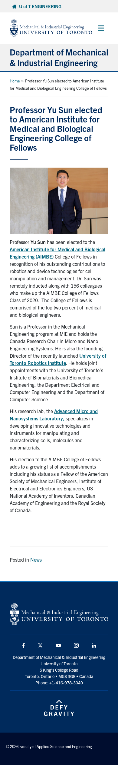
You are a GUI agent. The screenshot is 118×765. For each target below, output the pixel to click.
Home (15, 80)
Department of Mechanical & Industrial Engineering (59, 57)
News (36, 559)
